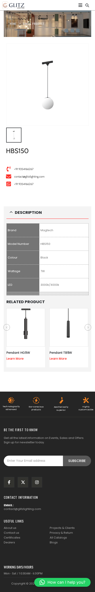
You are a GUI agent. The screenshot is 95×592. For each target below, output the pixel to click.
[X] (23, 482)
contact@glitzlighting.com (22, 509)
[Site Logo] (13, 5)
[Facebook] (9, 482)
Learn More (15, 358)
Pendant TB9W (60, 352)
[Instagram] (37, 482)
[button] (87, 4)
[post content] (26, 327)
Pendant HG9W (18, 352)
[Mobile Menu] (80, 5)
